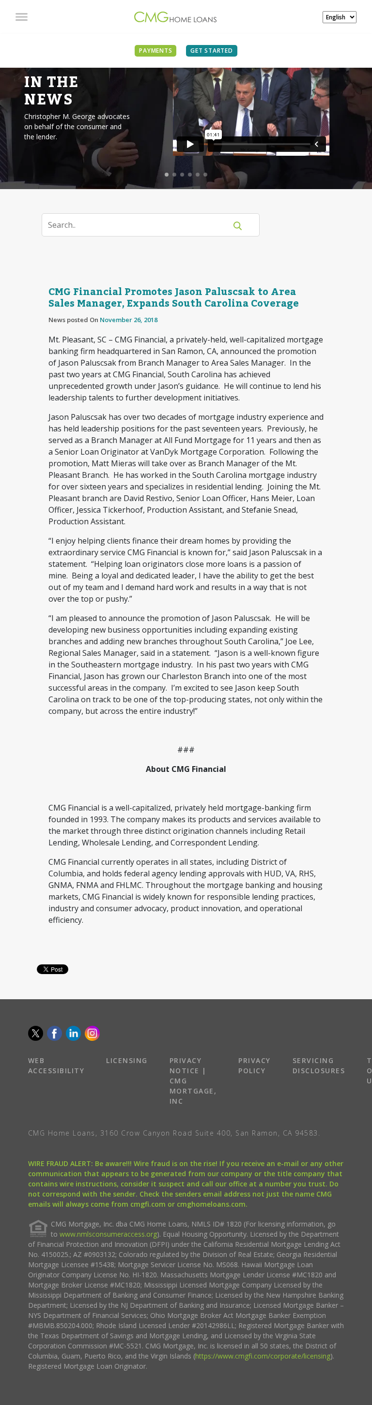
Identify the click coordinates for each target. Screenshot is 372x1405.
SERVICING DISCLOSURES (319, 1065)
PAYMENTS (155, 50)
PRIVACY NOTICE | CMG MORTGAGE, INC (193, 1081)
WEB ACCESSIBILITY (56, 1065)
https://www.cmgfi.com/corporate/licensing (262, 1356)
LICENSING (127, 1060)
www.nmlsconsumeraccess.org (108, 1234)
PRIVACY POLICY (254, 1065)
